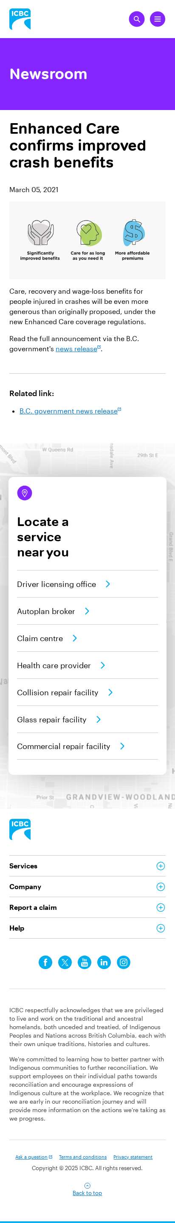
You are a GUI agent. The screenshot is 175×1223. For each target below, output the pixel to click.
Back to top (87, 1193)
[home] (20, 829)
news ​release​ (76, 348)
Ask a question (31, 1157)
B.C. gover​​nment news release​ (69, 411)
